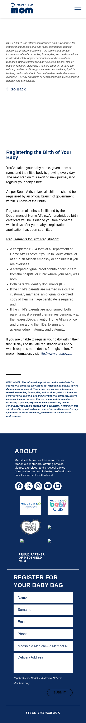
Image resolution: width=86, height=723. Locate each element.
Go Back (17, 89)
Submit (60, 692)
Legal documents (43, 713)
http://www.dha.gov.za (55, 353)
